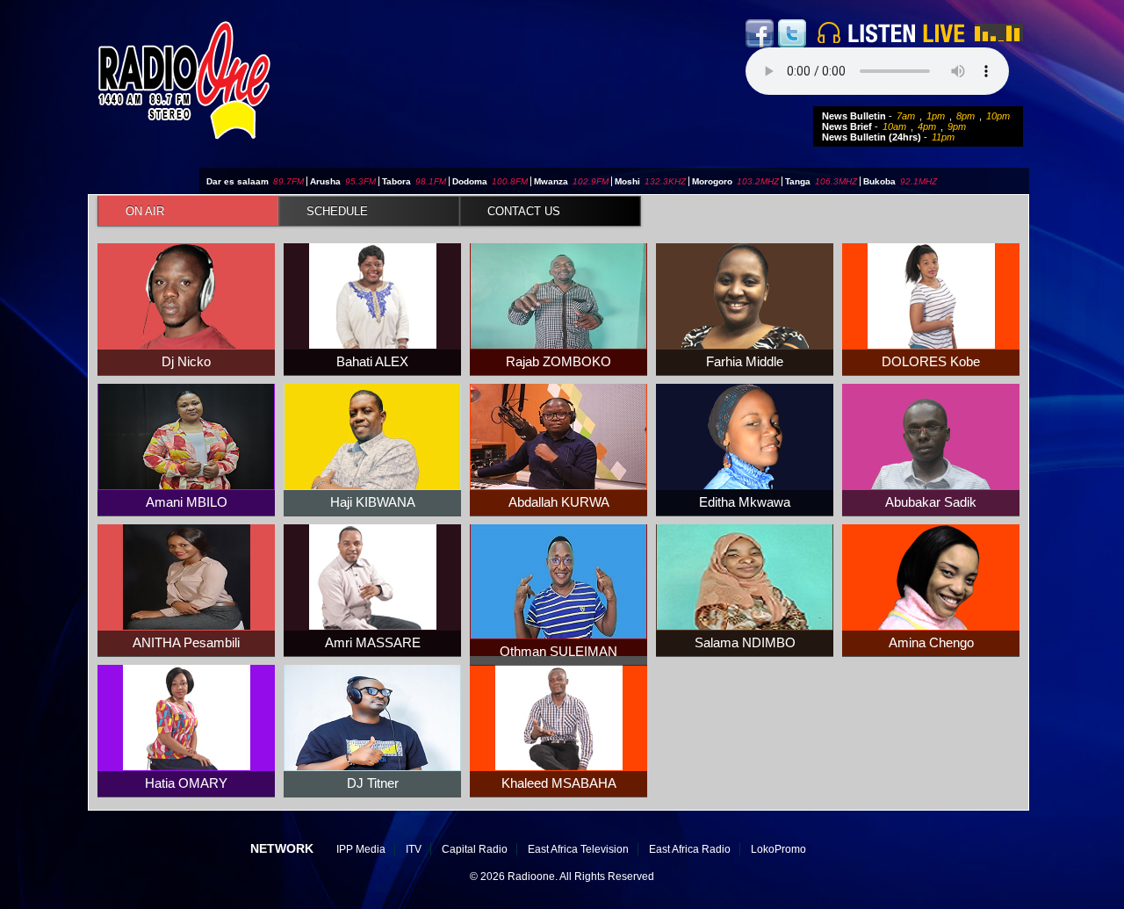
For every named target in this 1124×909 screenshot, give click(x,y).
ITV (414, 849)
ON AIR (145, 211)
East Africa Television (578, 849)
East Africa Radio (690, 849)
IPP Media (360, 849)
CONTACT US (523, 211)
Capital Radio (475, 849)
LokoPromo (778, 849)
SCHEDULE (337, 211)
